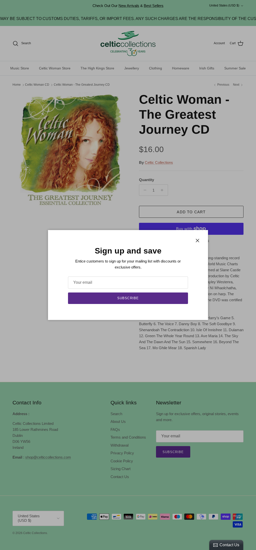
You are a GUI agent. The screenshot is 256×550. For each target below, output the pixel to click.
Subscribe (127, 298)
